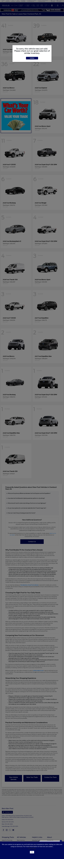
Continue (32, 58)
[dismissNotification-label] (61, 841)
